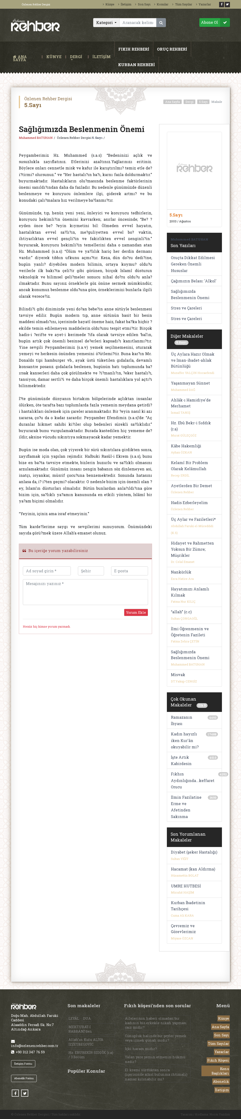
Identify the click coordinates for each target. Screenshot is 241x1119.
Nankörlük (181, 572)
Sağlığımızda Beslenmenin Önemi (190, 294)
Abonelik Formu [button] (24, 1078)
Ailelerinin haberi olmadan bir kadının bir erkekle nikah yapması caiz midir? (156, 1023)
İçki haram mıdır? (141, 1049)
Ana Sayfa (172, 102)
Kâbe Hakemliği (186, 445)
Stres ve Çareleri (186, 307)
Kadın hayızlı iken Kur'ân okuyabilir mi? (185, 740)
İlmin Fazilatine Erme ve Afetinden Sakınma (186, 807)
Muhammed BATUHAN (36, 138)
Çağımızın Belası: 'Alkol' (194, 280)
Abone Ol (209, 22)
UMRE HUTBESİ (186, 885)
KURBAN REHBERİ (136, 64)
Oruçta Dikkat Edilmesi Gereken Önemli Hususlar (193, 264)
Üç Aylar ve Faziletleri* (193, 519)
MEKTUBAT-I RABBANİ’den (80, 1029)
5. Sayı (97, 138)
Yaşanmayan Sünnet (190, 383)
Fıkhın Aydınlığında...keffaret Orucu (192, 780)
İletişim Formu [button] (23, 1063)
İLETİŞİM (101, 56)
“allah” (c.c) (181, 611)
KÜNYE (53, 56)
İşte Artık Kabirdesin (181, 760)
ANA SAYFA (26, 56)
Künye (109, 4)
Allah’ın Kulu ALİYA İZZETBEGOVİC (85, 1041)
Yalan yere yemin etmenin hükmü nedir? (155, 1059)
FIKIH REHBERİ (133, 49)
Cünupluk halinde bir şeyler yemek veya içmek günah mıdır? (155, 1038)
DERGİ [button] (76, 56)
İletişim (126, 4)
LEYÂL (73, 1018)
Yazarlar (205, 4)
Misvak (178, 674)
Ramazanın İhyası (181, 720)
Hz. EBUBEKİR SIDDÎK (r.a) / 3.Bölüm (90, 1054)
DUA (87, 1018)
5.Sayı (203, 102)
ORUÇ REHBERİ (172, 49)
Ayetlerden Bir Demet (191, 485)
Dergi (189, 102)
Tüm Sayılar (183, 4)
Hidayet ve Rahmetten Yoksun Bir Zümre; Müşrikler (192, 549)
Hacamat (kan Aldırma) (193, 868)
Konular (163, 4)
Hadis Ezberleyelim (189, 502)
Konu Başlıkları (220, 1071)
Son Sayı (144, 4)
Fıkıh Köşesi (218, 1060)
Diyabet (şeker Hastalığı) (194, 852)
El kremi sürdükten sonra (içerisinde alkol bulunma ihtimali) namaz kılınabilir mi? (156, 1074)
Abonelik (221, 1081)
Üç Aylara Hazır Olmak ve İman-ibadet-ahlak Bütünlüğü (192, 360)
